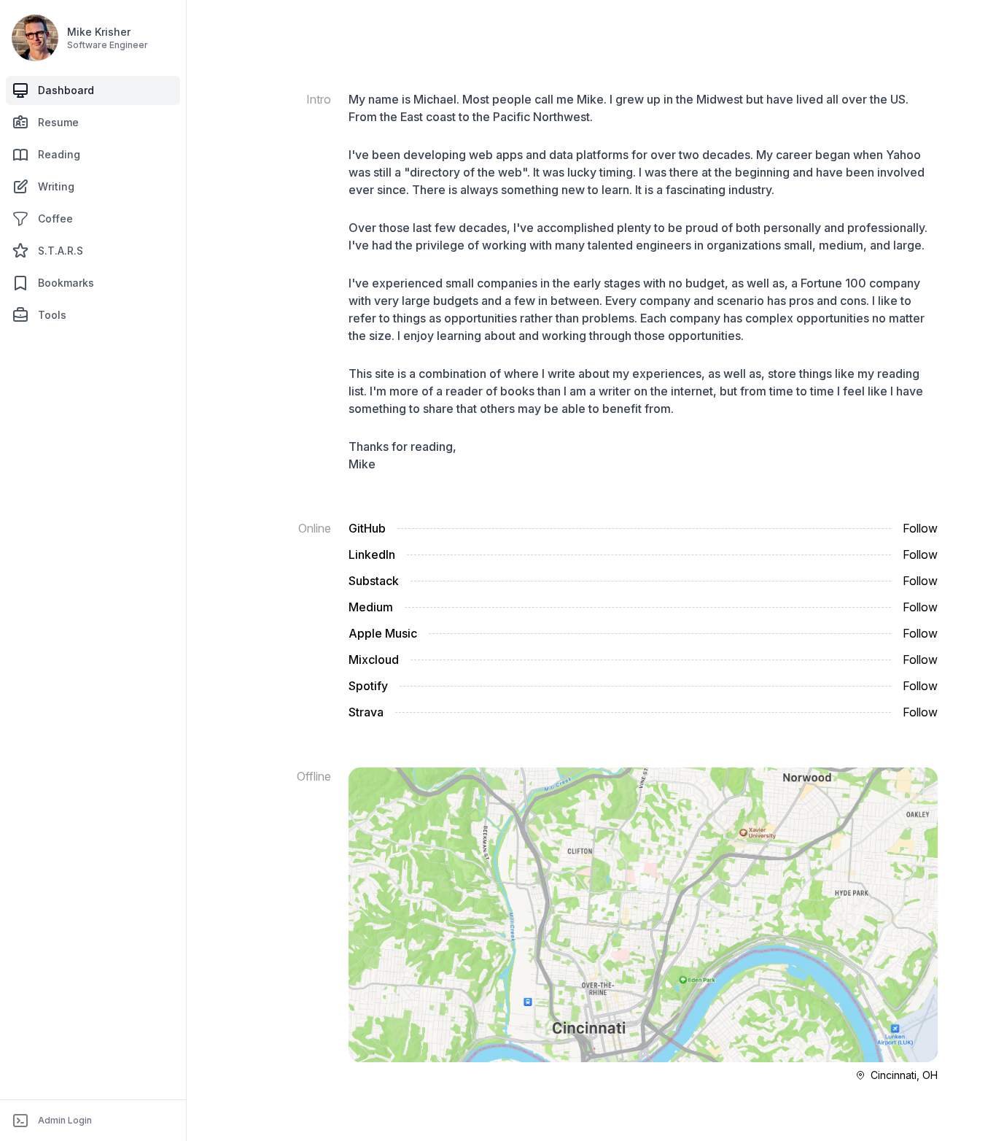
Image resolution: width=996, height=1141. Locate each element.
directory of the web (466, 172)
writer (615, 391)
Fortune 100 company (860, 283)
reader (464, 391)
